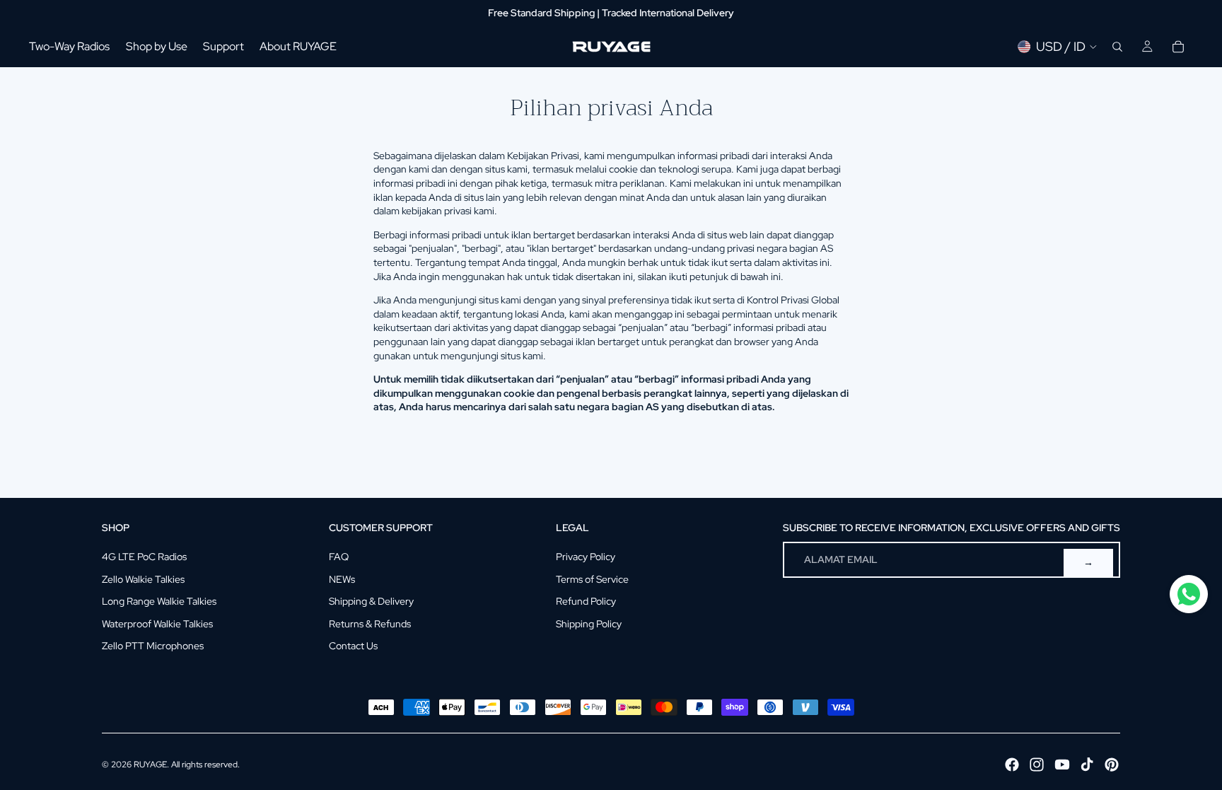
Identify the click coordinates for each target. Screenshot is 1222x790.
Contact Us (353, 645)
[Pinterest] (1111, 764)
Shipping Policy (589, 623)
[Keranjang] (1178, 46)
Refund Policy (586, 601)
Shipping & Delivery (371, 601)
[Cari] (1117, 46)
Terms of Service (592, 579)
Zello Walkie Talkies (143, 579)
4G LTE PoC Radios (144, 556)
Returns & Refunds (370, 623)
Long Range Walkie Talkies (159, 601)
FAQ (339, 556)
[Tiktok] (1086, 764)
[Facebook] (1011, 764)
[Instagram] (1036, 764)
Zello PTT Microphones (153, 645)
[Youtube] (1062, 764)
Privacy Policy (585, 556)
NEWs (342, 579)
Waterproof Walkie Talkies (157, 623)
